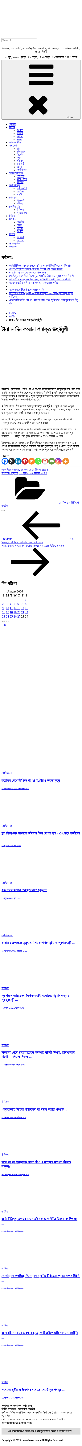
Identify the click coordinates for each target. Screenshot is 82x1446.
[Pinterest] (25, 461)
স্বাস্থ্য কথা (22, 212)
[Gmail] (45, 461)
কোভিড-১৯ (14, 206)
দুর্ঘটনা (20, 133)
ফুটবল (20, 203)
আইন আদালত (16, 173)
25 (11, 616)
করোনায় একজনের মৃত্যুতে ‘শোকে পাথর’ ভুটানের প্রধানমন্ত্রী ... (38, 943)
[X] (11, 461)
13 (18, 608)
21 (22, 612)
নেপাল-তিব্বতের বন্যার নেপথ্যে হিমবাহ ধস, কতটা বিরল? (36, 269)
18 (11, 612)
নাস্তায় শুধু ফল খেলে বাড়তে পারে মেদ (27, 272)
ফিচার (12, 234)
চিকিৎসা (20, 209)
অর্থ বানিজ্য (14, 185)
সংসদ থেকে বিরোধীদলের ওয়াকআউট (26, 289)
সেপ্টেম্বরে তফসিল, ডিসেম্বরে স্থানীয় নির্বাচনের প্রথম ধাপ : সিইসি (41, 275)
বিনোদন (12, 219)
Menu (70, 117)
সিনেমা (20, 228)
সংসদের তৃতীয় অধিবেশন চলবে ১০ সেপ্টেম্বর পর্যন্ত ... (33, 1390)
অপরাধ (20, 182)
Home (13, 313)
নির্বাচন (20, 136)
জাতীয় (12, 127)
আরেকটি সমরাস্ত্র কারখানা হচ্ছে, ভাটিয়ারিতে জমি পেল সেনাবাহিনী (40, 279)
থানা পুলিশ (22, 179)
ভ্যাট (19, 194)
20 (18, 612)
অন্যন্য (13, 246)
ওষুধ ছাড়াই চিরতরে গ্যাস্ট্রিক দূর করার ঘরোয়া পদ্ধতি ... (34, 1109)
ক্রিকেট (20, 200)
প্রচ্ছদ (12, 124)
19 (15, 612)
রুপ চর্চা (20, 240)
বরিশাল (20, 160)
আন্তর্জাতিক (15, 142)
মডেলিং (20, 222)
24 (7, 616)
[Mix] (31, 461)
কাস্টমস (20, 191)
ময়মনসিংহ (22, 170)
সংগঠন (20, 130)
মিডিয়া (12, 215)
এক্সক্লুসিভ (14, 243)
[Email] (51, 461)
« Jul (4, 624)
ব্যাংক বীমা (22, 188)
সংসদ (19, 139)
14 (22, 608)
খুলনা (19, 157)
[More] (66, 461)
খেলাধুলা (13, 197)
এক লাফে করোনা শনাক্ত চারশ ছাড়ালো (24, 890)
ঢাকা (19, 148)
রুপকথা (20, 237)
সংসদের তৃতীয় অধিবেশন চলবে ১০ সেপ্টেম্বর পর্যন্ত (34, 282)
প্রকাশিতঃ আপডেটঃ (25, 471)
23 (3, 616)
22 (26, 612)
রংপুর (19, 166)
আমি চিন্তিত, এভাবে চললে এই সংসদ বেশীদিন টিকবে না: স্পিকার (40, 265)
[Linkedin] (18, 461)
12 (15, 608)
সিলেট (20, 154)
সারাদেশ (13, 145)
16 (3, 612)
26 (15, 616)
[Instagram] (58, 461)
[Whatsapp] (38, 461)
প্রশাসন (20, 176)
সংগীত (20, 231)
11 (11, 608)
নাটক (19, 225)
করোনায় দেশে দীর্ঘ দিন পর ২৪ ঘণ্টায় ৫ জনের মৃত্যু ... (33, 780)
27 (18, 616)
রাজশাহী (20, 163)
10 (7, 608)
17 (7, 612)
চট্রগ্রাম (21, 151)
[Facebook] (5, 461)
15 (26, 608)
